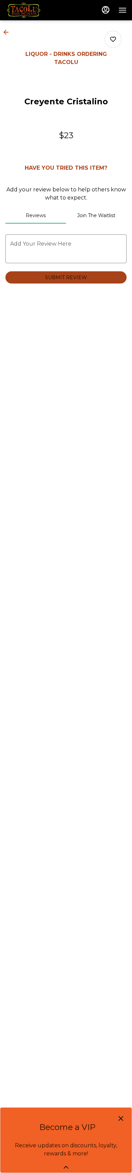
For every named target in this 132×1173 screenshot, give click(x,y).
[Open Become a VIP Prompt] (66, 1167)
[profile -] (106, 10)
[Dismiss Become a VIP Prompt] (121, 1118)
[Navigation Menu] (122, 10)
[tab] (35, 215)
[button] (8, 32)
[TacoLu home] (35, 10)
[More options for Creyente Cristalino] (113, 39)
